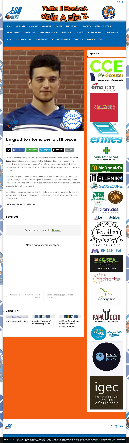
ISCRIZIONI (66, 32)
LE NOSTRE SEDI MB (113, 32)
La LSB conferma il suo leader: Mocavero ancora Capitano (69, 324)
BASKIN (59, 26)
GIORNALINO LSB (23, 39)
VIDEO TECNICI (94, 32)
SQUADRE (33, 26)
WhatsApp (33, 150)
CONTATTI (21, 26)
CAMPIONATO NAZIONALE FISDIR (88, 39)
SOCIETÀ (87, 26)
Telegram (46, 150)
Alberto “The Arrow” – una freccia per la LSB (42, 322)
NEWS (9, 39)
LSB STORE (79, 32)
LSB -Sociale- (72, 26)
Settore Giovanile (103, 26)
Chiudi (111, 440)
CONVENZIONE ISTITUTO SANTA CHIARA (52, 39)
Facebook (19, 150)
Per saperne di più (100, 440)
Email (71, 150)
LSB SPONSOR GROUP (48, 32)
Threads (59, 150)
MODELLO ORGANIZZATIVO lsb (21, 32)
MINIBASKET (47, 26)
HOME (9, 26)
